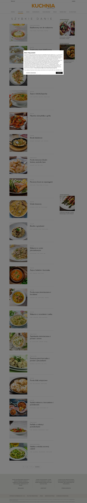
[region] (43, 62)
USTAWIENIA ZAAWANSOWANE (31, 72)
